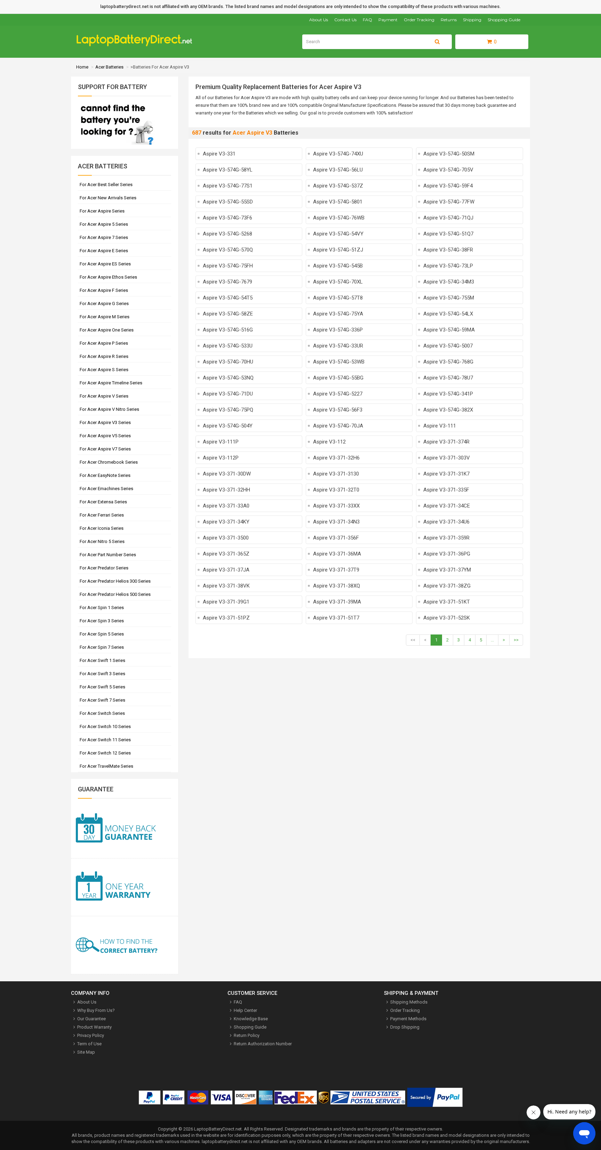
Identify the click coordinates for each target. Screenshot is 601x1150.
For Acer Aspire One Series (107, 330)
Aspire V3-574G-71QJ (448, 218)
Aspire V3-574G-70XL (338, 282)
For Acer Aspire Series (102, 211)
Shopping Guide (504, 19)
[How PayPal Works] (435, 1098)
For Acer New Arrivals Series (108, 197)
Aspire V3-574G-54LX (448, 314)
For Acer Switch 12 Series (105, 753)
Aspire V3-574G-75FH (228, 266)
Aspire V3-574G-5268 (227, 234)
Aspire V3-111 (439, 426)
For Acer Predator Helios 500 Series (115, 594)
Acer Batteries (109, 67)
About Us (318, 19)
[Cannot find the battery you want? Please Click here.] (116, 145)
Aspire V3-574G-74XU (338, 154)
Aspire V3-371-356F (336, 538)
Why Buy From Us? (96, 1010)
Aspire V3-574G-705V (448, 170)
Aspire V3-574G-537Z (338, 186)
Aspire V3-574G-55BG (338, 378)
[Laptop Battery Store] (137, 44)
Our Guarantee (91, 1018)
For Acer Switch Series (102, 713)
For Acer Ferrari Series (102, 515)
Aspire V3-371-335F (446, 490)
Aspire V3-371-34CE (446, 506)
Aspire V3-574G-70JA (338, 426)
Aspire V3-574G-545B (338, 266)
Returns (449, 19)
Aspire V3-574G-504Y (228, 426)
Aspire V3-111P (221, 442)
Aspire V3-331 (219, 154)
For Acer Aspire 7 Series (104, 237)
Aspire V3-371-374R (446, 442)
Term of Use (89, 1043)
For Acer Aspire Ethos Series (108, 277)
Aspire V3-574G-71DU (228, 394)
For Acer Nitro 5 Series (102, 541)
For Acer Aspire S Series (104, 369)
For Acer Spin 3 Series (102, 620)
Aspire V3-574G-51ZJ (338, 250)
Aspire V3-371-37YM (447, 570)
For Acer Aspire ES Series (105, 263)
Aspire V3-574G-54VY (338, 234)
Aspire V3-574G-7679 (227, 282)
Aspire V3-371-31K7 (446, 474)
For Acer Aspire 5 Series (104, 224)
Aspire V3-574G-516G (228, 330)
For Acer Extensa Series (103, 501)
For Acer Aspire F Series (104, 290)
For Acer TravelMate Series (106, 766)
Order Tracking (419, 19)
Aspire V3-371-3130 (336, 474)
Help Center (245, 1010)
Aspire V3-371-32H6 (336, 458)
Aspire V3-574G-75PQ (228, 410)
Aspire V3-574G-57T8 (338, 298)
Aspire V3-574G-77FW (448, 202)
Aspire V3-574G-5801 (337, 202)
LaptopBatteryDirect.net (218, 1129)
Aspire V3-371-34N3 (336, 522)
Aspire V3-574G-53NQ (228, 378)
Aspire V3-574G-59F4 (448, 186)
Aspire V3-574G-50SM (448, 154)
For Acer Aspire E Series (104, 250)
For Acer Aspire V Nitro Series (109, 409)
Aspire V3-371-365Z (226, 554)
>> (516, 639)
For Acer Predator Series (104, 567)
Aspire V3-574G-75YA (338, 314)
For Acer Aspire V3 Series (105, 422)
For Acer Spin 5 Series (102, 634)
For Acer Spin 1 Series (102, 607)
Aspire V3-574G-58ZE (228, 314)
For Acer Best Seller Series (106, 184)
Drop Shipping (404, 1027)
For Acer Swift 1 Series (102, 660)
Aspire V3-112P (221, 458)
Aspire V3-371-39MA (337, 602)
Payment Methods (408, 1018)
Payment (388, 19)
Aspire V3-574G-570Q (228, 250)
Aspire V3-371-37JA (226, 570)
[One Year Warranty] (124, 887)
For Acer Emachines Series (106, 488)
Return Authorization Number (263, 1043)
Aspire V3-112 (329, 442)
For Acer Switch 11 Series (105, 739)
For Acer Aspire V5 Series (105, 435)
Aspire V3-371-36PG (446, 554)
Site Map (86, 1052)
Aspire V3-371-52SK (446, 618)
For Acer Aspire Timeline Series (111, 382)
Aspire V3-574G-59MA (449, 330)
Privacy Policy (90, 1035)
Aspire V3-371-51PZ (226, 618)
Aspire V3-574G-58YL (228, 170)
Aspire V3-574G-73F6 (227, 218)
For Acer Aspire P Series (104, 343)
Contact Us (345, 19)
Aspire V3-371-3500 (226, 538)
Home (82, 67)
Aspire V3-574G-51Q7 (448, 234)
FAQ (367, 19)
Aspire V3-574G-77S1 (228, 186)
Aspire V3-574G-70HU (228, 362)
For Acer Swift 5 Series (102, 686)
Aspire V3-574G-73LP (448, 266)
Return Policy (246, 1035)
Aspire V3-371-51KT (446, 602)
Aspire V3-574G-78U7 (448, 378)
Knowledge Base (251, 1018)
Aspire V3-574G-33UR (338, 346)
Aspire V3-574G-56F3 (337, 410)
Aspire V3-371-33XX (336, 506)
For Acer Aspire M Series (104, 316)
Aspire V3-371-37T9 (336, 570)
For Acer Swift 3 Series (102, 673)
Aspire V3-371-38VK (226, 586)
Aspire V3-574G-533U (228, 346)
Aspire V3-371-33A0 (226, 506)
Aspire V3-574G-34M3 (448, 282)
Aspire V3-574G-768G (448, 362)
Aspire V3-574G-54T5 (228, 298)
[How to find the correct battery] (124, 945)
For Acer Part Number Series (108, 554)
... (492, 639)
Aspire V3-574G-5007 (448, 346)
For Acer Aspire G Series (104, 303)
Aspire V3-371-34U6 (446, 522)
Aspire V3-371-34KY (226, 522)
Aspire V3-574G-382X (448, 410)
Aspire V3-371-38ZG (447, 586)
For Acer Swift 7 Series (102, 700)
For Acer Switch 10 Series (105, 726)
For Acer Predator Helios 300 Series (115, 581)
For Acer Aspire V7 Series (105, 449)
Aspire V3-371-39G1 (226, 602)
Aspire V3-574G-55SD (228, 202)
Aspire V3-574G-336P (338, 330)
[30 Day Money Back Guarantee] (124, 829)
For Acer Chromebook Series (109, 462)
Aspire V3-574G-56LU (338, 170)
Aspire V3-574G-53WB (338, 362)
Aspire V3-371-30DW (227, 474)
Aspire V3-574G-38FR (448, 250)
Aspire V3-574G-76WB (338, 218)
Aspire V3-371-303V (446, 458)
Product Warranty (94, 1027)
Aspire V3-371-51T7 (336, 618)
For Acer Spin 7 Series (102, 647)
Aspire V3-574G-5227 (337, 394)
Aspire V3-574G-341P (448, 394)
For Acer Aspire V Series (104, 396)
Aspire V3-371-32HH (226, 490)
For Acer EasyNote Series (105, 475)
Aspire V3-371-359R (446, 538)
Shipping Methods (408, 1002)
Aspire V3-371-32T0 (336, 490)
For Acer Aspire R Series (104, 356)
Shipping (472, 19)
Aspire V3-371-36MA (337, 554)
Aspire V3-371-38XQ (336, 586)
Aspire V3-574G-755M (448, 298)
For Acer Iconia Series (101, 528)
